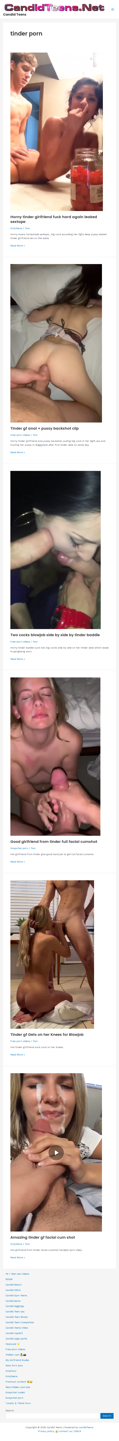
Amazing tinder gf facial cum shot (42, 1237)
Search (10, 1410)
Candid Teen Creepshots (20, 1322)
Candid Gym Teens (16, 1295)
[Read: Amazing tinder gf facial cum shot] (56, 1152)
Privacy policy (46, 1431)
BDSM (9, 1279)
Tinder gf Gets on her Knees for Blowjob (47, 1034)
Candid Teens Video (17, 1327)
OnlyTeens (16, 228)
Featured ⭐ (13, 1344)
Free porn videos (20, 435)
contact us (65, 1431)
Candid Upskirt (14, 1333)
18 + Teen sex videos (17, 1273)
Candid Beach (14, 1284)
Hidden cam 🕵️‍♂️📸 (16, 1354)
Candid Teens (14, 14)
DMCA (77, 1431)
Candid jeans (13, 1301)
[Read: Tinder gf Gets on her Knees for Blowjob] (52, 954)
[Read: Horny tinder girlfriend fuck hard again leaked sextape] (56, 131)
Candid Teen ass (15, 1311)
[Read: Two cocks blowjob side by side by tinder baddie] (55, 549)
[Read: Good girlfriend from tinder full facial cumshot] (55, 756)
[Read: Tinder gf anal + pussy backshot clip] (56, 343)
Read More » (17, 246)
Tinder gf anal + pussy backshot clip (44, 428)
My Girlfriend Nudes (17, 1360)
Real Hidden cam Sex (18, 1387)
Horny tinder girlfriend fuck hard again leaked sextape (53, 219)
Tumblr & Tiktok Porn (18, 1403)
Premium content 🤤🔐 (19, 1381)
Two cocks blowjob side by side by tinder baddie (55, 634)
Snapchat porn (19, 848)
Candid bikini (13, 1290)
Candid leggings (15, 1306)
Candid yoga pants (16, 1338)
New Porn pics (14, 1365)
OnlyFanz (11, 1371)
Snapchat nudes (15, 1392)
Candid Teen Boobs (17, 1317)
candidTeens (86, 1427)
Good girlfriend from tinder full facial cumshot (53, 841)
